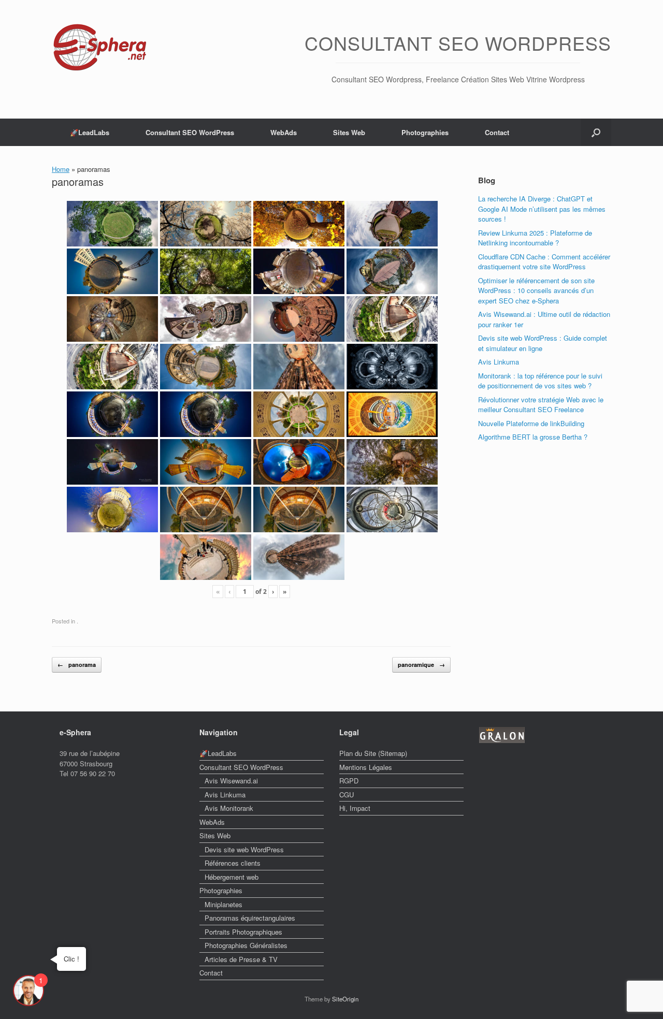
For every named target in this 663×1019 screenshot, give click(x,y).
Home (60, 169)
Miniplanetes (223, 904)
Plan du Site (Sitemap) (373, 753)
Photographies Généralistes (246, 945)
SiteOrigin (345, 999)
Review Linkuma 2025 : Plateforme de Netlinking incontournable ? (535, 238)
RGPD (348, 780)
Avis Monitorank (229, 808)
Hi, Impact (354, 808)
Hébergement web (231, 877)
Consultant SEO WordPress (190, 132)
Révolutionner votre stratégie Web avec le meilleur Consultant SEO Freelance (540, 405)
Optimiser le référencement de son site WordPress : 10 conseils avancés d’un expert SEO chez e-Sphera (536, 290)
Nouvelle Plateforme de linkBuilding (531, 423)
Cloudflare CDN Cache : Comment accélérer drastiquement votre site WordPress (544, 262)
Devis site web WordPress (244, 849)
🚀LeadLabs (89, 132)
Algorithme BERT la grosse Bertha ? (532, 437)
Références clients (233, 863)
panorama (76, 664)
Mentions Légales (365, 767)
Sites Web (349, 132)
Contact (497, 132)
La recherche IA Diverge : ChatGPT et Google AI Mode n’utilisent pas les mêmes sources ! (542, 209)
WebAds (283, 132)
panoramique (421, 664)
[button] (596, 132)
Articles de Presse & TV (241, 959)
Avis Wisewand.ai (231, 780)
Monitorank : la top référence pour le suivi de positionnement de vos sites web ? (540, 381)
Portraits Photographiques (243, 932)
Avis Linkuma (498, 362)
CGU (346, 794)
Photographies (425, 132)
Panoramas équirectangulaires (250, 918)
